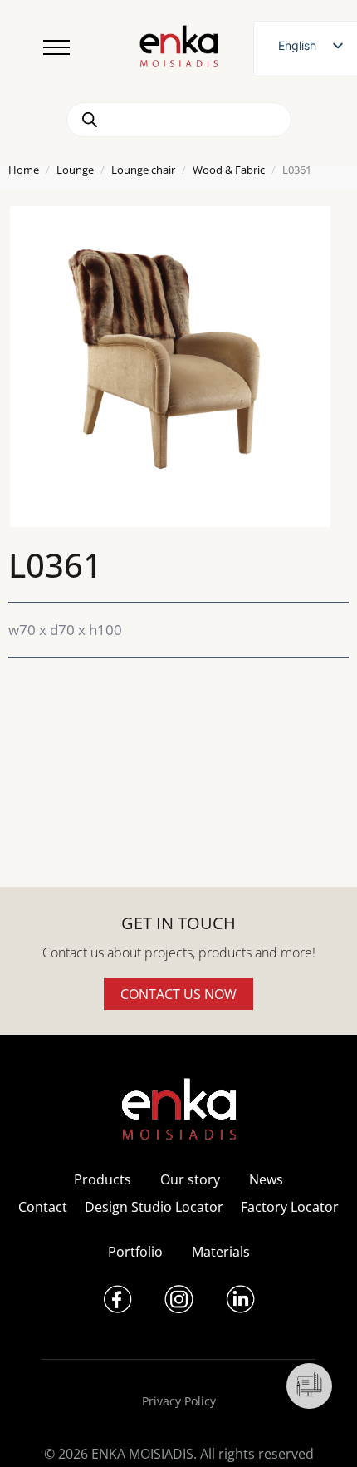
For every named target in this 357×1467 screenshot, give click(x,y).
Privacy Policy (179, 1401)
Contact (42, 1207)
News (266, 1179)
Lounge (75, 169)
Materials (221, 1252)
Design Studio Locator (154, 1207)
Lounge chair (143, 169)
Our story (190, 1179)
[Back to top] (321, 1431)
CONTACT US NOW (178, 994)
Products (102, 1179)
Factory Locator (290, 1207)
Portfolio (135, 1252)
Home (23, 169)
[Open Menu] (56, 47)
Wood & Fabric (229, 169)
